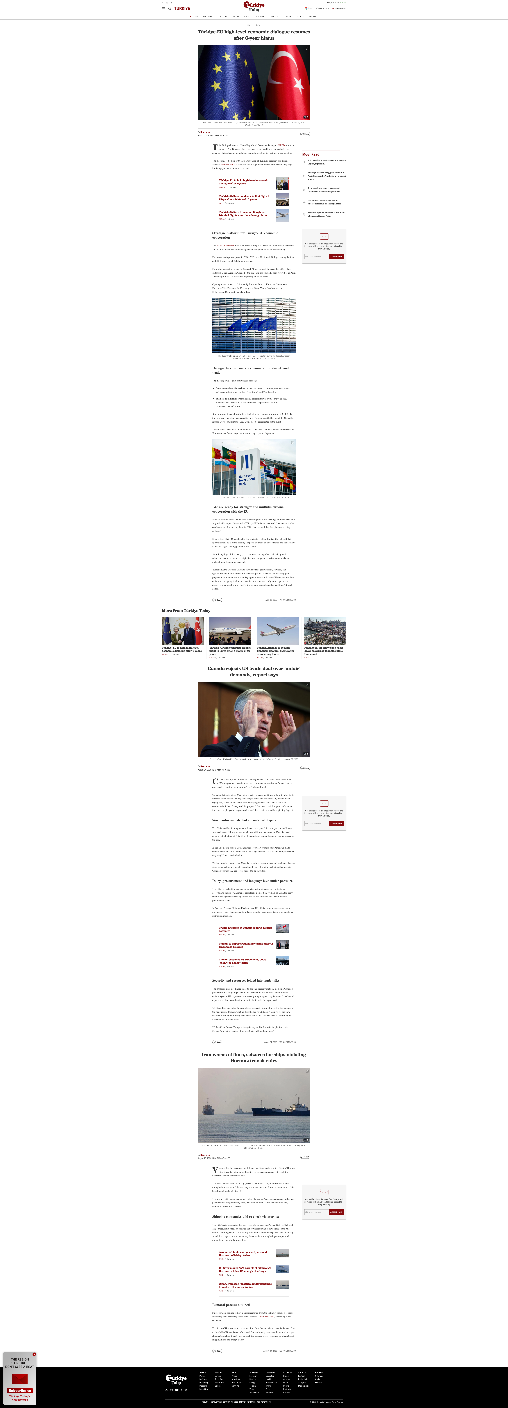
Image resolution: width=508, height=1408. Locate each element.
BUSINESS (259, 16)
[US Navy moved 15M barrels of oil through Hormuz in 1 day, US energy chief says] (282, 1269)
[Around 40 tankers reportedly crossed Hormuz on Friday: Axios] (282, 1253)
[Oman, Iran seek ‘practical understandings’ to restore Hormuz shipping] (282, 1284)
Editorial (318, 1382)
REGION (235, 16)
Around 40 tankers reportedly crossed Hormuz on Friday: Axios (243, 1253)
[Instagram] (171, 1390)
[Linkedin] (186, 1390)
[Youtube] (176, 1390)
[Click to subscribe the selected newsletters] (336, 256)
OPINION (319, 1372)
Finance (253, 1379)
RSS (258, 1402)
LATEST (195, 16)
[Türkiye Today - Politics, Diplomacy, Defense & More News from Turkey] (254, 6)
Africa (234, 1376)
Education (270, 1376)
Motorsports (303, 1386)
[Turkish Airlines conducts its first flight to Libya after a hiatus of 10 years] (282, 199)
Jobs (236, 1402)
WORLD (247, 16)
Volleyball (302, 1382)
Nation (258, 25)
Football (301, 1376)
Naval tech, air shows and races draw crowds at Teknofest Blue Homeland (323, 651)
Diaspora (203, 1386)
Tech (252, 1389)
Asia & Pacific (237, 1382)
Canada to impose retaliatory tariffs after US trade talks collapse (246, 945)
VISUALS (312, 16)
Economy (253, 1376)
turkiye (182, 8)
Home (249, 25)
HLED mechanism (226, 245)
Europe (218, 1376)
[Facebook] (181, 1390)
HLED (281, 145)
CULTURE (287, 16)
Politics (202, 1376)
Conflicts (235, 1386)
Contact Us (228, 1402)
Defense (203, 1379)
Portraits (287, 1389)
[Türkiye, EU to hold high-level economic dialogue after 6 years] (282, 183)
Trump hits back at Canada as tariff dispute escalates (245, 929)
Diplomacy (203, 1382)
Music (285, 1382)
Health (268, 1379)
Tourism (253, 1386)
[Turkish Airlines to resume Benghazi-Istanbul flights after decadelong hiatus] (282, 215)
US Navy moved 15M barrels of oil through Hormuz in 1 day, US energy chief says (245, 1269)
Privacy (242, 1402)
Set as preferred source (318, 8)
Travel (268, 1386)
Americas (236, 1379)
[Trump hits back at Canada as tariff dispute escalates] (282, 928)
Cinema (286, 1379)
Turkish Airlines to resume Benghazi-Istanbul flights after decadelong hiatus (243, 213)
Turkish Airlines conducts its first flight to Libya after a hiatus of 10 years (244, 198)
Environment (271, 1382)
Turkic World (220, 1379)
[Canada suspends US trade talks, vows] (282, 960)
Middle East (219, 1382)
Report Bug (266, 1402)
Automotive (254, 1392)
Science (269, 1392)
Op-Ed (317, 1379)
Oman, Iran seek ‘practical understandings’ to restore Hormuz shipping (245, 1285)
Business (222, 187)
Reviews (286, 1392)
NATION (223, 16)
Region (221, 1259)
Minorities (203, 1389)
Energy (252, 1382)
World (221, 219)
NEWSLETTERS (340, 8)
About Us (205, 1402)
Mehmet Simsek (229, 164)
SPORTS (300, 16)
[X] (166, 1390)
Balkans (218, 1386)
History (286, 1376)
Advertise (251, 1402)
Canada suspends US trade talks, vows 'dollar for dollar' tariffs (242, 961)
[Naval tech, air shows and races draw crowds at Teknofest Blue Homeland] (325, 631)
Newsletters (216, 1402)
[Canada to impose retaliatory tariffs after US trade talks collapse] (282, 944)
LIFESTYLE (274, 16)
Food (268, 1389)
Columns (319, 1376)
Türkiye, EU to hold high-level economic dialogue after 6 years (243, 182)
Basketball (302, 1379)
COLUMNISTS (209, 16)
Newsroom (205, 132)
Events (286, 1386)
